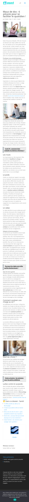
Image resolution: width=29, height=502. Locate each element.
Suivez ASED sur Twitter (9, 448)
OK (15, 499)
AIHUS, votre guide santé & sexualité (13, 459)
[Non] (27, 496)
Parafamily (7, 461)
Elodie (6, 19)
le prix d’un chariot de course (15, 96)
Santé (18, 19)
